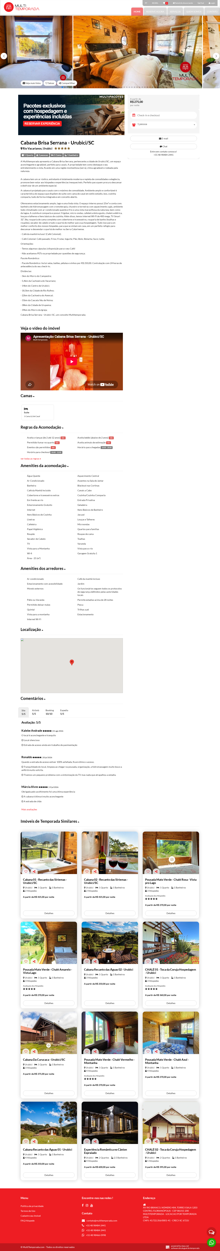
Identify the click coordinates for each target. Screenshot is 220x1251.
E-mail (164, 138)
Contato (212, 11)
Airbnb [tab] (35, 712)
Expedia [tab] (64, 712)
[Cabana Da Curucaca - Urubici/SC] (49, 1033)
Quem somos (193, 11)
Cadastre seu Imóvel (31, 1215)
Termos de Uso (28, 1211)
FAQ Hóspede (27, 1220)
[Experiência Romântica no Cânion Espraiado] (110, 1123)
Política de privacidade (32, 1206)
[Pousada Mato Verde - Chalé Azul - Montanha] (171, 1033)
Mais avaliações (29, 809)
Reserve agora (155, 11)
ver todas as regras (30, 458)
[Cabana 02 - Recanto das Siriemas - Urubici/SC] (110, 853)
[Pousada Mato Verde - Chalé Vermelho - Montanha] (110, 1033)
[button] (216, 56)
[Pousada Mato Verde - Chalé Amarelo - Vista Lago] (49, 943)
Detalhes (48, 913)
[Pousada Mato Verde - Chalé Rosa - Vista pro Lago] (171, 853)
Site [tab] (23, 712)
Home (137, 11)
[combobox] (167, 125)
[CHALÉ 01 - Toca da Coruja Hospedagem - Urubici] (171, 943)
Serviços (175, 11)
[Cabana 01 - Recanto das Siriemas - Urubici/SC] (49, 853)
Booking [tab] (50, 712)
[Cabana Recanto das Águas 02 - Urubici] (110, 943)
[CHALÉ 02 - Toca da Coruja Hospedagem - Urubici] (171, 1123)
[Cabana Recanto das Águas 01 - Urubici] (49, 1123)
